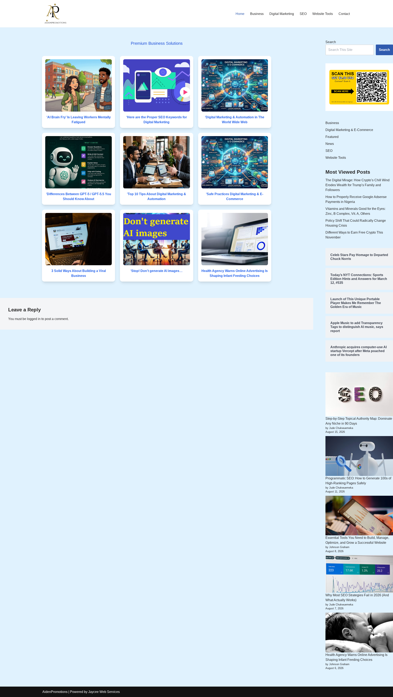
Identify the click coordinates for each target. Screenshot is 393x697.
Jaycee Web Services (104, 692)
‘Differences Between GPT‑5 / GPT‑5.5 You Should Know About (78, 196)
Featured (332, 137)
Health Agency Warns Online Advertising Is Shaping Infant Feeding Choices (234, 273)
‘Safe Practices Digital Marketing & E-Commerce (234, 196)
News (329, 143)
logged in (34, 319)
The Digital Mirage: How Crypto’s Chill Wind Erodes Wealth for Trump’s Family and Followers (357, 185)
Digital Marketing (281, 14)
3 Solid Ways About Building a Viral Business (78, 273)
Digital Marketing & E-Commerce (349, 130)
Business (257, 14)
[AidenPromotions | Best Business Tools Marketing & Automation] (54, 14)
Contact (344, 14)
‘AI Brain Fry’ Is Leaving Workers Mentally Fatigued (78, 119)
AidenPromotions (55, 692)
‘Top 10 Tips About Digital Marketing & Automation (156, 196)
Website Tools (322, 14)
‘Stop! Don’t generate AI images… (156, 271)
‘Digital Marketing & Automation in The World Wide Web (234, 119)
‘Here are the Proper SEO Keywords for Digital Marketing (156, 119)
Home (240, 14)
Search (330, 42)
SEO (303, 14)
